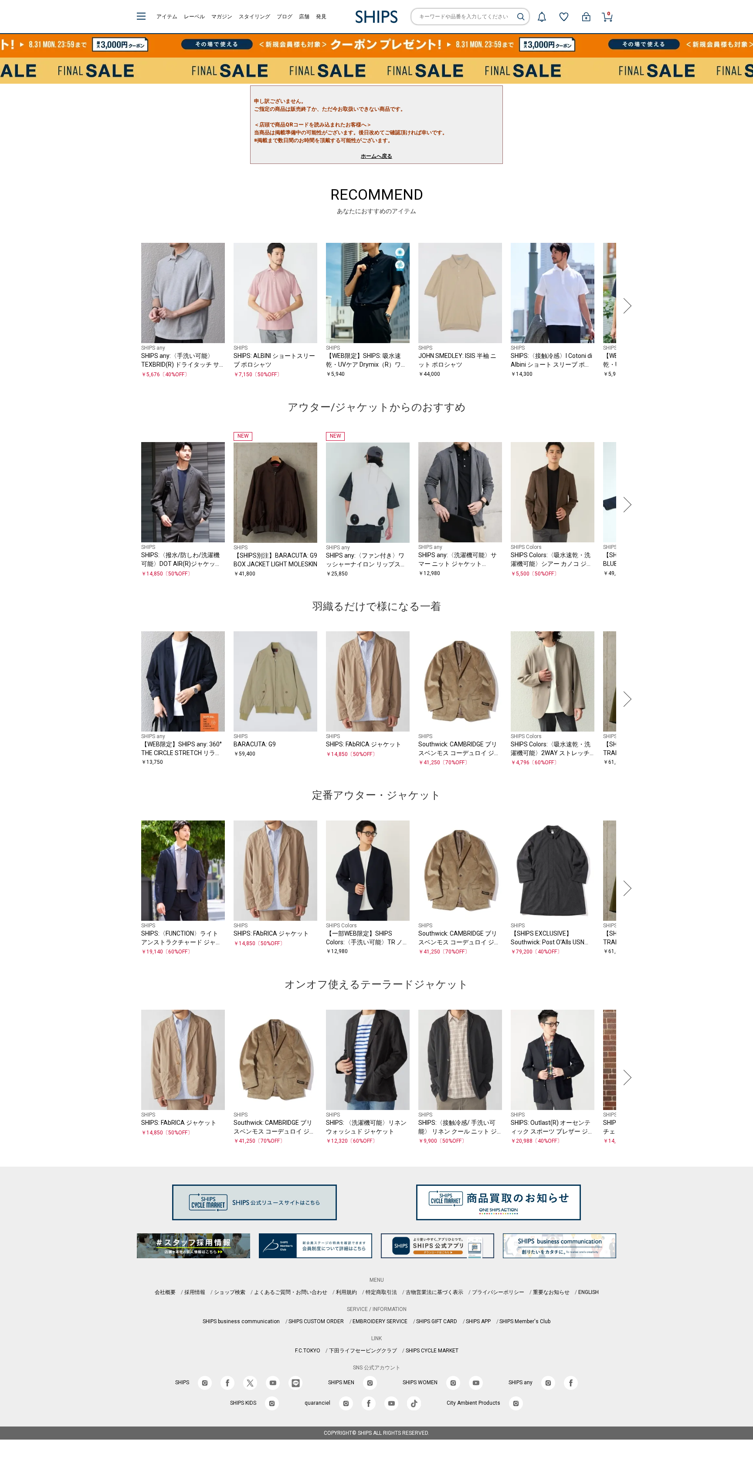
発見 (321, 17)
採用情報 (194, 1292)
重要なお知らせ (551, 1292)
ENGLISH (588, 1292)
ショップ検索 (229, 1292)
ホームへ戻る (376, 156)
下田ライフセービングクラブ (363, 1351)
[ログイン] (586, 16)
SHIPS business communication (241, 1321)
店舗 (304, 17)
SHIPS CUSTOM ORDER (316, 1321)
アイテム (166, 17)
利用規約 (346, 1292)
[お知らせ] (541, 16)
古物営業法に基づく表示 (434, 1292)
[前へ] (128, 306)
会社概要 (165, 1292)
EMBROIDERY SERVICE (380, 1321)
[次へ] (625, 306)
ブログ (284, 17)
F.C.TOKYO (307, 1351)
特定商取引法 (381, 1292)
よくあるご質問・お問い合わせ (290, 1292)
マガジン (221, 17)
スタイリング (254, 17)
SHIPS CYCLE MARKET (432, 1351)
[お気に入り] (563, 16)
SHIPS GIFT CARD (436, 1321)
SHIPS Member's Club (524, 1321)
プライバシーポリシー (498, 1292)
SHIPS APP (478, 1321)
